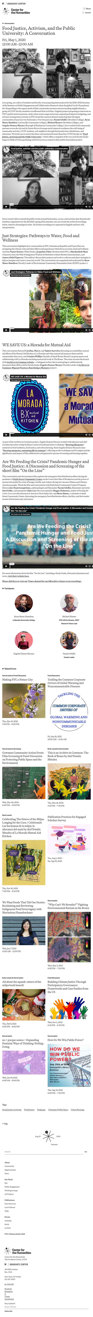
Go (86, 1151)
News (7, 1173)
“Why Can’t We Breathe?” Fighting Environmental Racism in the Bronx (68, 906)
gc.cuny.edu (9, 1284)
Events (7, 1217)
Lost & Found (10, 1207)
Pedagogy (41, 1109)
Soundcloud (9, 1299)
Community (9, 1166)
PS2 (6, 1183)
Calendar (8, 1221)
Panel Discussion (20, 675)
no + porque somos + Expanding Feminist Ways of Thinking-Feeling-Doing (23, 1043)
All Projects (9, 1194)
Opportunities (10, 1170)
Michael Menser (69, 616)
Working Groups (11, 1190)
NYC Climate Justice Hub (15, 1234)
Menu (88, 8)
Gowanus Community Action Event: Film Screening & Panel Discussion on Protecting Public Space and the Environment (23, 758)
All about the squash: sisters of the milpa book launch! (21, 983)
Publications (10, 1200)
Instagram (9, 1291)
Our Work (9, 1179)
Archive (8, 1228)
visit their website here (18, 576)
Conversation (9, 23)
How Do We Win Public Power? (66, 1040)
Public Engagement (12, 1187)
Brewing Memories (74, 444)
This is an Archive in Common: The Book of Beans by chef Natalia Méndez (68, 756)
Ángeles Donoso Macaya (23, 653)
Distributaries (10, 1204)
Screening (17, 749)
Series (7, 1224)
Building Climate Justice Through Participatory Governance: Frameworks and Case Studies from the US (68, 987)
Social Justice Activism (12, 1109)
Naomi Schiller (69, 653)
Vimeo (7, 1296)
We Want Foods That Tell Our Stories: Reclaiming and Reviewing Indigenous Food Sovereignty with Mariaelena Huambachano (23, 907)
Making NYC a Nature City (17, 679)
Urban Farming (77, 1109)
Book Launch (52, 749)
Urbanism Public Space (58, 1109)
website (20, 362)
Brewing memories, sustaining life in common (24, 450)
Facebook (8, 1289)
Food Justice (29, 1109)
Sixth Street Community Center (27, 479)
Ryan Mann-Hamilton (24, 616)
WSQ (7, 1211)
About (7, 1162)
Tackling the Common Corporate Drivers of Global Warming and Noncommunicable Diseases (66, 683)
